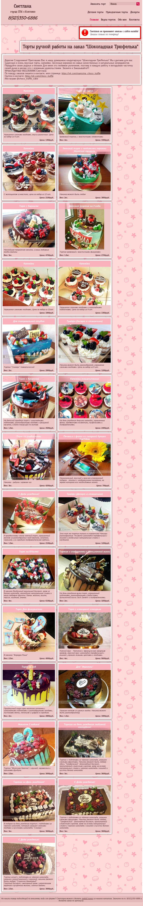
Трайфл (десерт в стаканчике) (85, 321)
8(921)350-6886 (22, 17)
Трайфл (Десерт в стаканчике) (85, 494)
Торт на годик (84, 91)
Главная (94, 19)
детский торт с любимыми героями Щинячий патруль (84, 149)
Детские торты (95, 12)
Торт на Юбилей (29, 551)
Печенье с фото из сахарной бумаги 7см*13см (84, 437)
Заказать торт (98, 3)
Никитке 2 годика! (28, 724)
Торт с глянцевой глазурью (84, 609)
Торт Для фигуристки (29, 609)
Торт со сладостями (28, 436)
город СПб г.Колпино (22, 11)
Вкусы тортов (108, 19)
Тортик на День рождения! (28, 782)
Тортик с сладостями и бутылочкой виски (84, 551)
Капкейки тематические (84, 379)
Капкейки (29, 91)
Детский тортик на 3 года (84, 206)
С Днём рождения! (28, 494)
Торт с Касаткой (29, 379)
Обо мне (122, 19)
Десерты (135, 12)
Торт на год (29, 666)
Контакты (134, 19)
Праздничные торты (117, 12)
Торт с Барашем (29, 206)
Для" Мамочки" (84, 666)
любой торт (87, 898)
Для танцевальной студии (28, 321)
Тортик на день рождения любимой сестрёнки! (85, 725)
